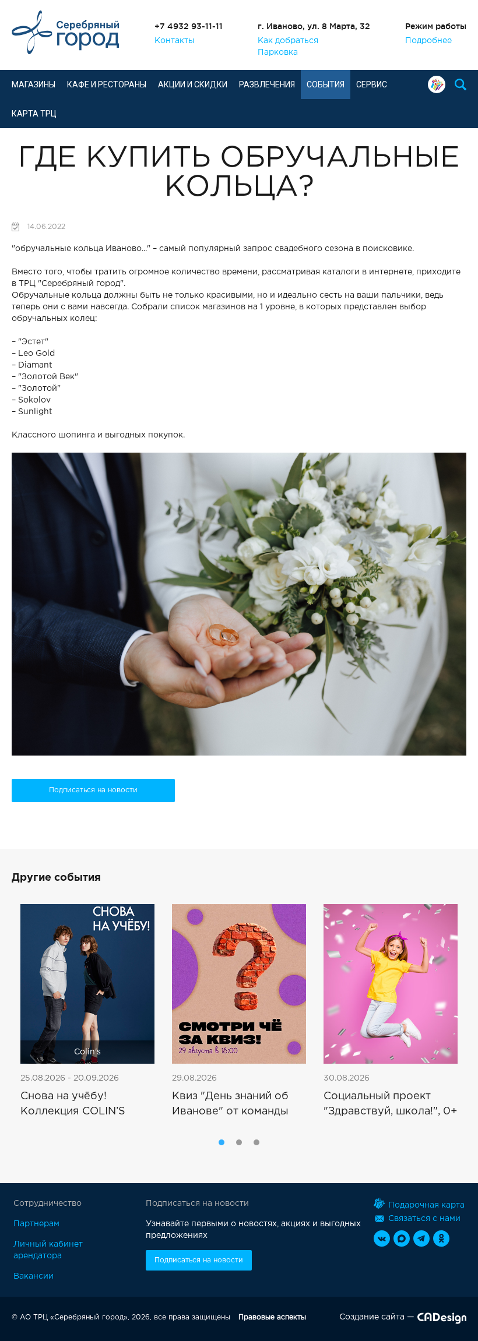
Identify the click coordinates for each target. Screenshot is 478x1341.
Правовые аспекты (272, 1317)
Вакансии (33, 1276)
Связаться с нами (424, 1218)
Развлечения (267, 84)
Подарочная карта (439, 84)
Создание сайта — (376, 1317)
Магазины (33, 84)
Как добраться (288, 40)
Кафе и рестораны (106, 84)
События (326, 84)
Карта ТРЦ (34, 113)
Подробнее (428, 40)
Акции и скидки (192, 84)
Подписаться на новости (93, 790)
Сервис (371, 84)
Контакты (174, 40)
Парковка (278, 52)
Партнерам (36, 1223)
